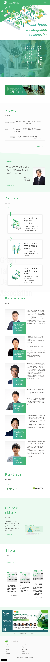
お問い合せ (24, 649)
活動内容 (8, 653)
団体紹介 (8, 647)
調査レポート (25, 647)
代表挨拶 (8, 649)
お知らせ (8, 645)
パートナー (8, 651)
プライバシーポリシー (27, 653)
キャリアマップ (25, 645)
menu (45, 3)
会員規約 (24, 651)
